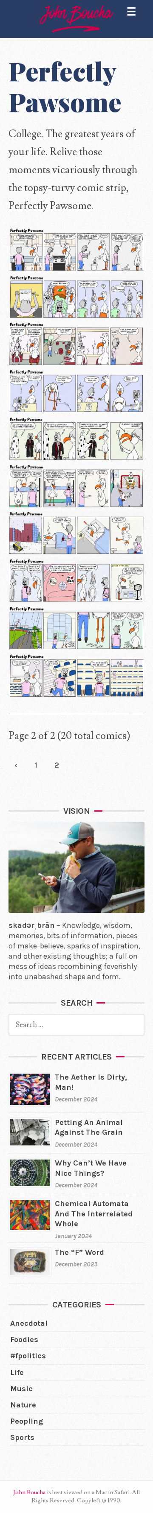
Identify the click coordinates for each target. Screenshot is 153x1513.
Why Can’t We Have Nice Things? (91, 1167)
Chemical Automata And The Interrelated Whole (94, 1213)
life (17, 1372)
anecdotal (29, 1323)
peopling (26, 1421)
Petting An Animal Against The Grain (89, 1127)
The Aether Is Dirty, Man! (91, 1082)
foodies (24, 1339)
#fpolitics (28, 1355)
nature (23, 1405)
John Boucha (29, 1492)
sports (22, 1437)
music (21, 1388)
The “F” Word (79, 1252)
